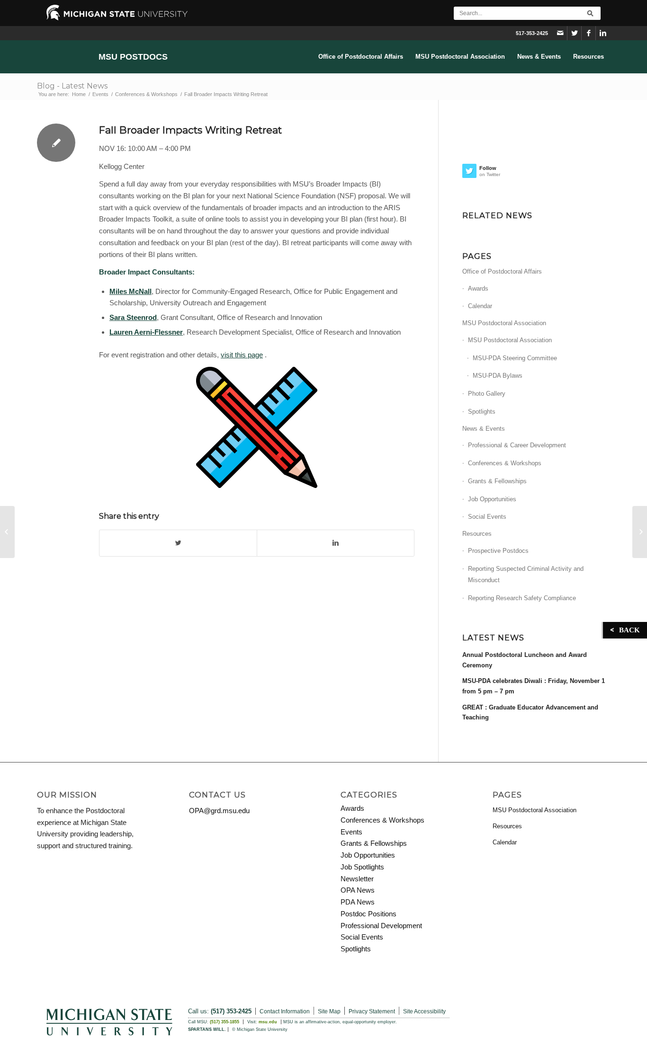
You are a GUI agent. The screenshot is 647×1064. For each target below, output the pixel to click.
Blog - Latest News (72, 85)
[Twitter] (574, 33)
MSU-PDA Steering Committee (515, 358)
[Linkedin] (603, 33)
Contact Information (285, 1011)
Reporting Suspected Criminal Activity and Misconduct (526, 574)
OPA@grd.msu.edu (219, 811)
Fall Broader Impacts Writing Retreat (190, 130)
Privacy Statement (372, 1011)
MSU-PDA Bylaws (497, 375)
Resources (477, 533)
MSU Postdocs (133, 57)
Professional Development (381, 926)
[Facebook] (588, 33)
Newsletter (357, 879)
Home (79, 94)
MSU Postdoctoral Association (504, 323)
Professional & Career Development (517, 445)
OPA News (358, 890)
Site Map (329, 1011)
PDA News (358, 902)
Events (100, 94)
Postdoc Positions (368, 914)
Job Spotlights (362, 867)
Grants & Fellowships (497, 481)
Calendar (480, 306)
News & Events (483, 428)
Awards (478, 288)
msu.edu (268, 1022)
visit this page (242, 355)
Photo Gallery (486, 393)
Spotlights (481, 411)
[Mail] (560, 33)
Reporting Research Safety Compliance (522, 598)
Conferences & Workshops (146, 94)
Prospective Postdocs (498, 550)
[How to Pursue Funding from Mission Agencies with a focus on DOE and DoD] (7, 532)
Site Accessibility (424, 1011)
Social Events (487, 516)
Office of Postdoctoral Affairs (502, 271)
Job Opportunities (492, 499)
